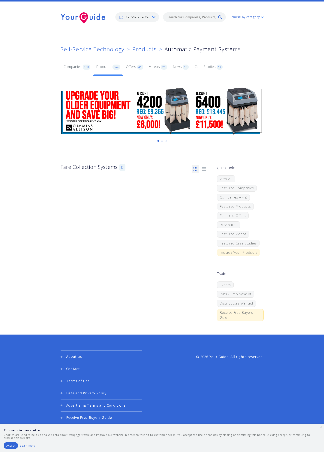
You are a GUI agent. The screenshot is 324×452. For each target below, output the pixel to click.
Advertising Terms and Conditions (96, 405)
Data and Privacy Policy (86, 393)
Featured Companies (237, 188)
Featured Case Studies (238, 243)
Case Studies (208, 66)
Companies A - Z (233, 197)
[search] (220, 17)
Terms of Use (78, 381)
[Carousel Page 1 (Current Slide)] (158, 141)
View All (226, 179)
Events (225, 285)
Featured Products (235, 206)
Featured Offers (233, 215)
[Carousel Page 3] (166, 141)
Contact (73, 368)
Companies (76, 66)
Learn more (27, 445)
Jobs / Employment (235, 294)
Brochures (228, 225)
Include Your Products (238, 252)
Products (144, 49)
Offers (134, 66)
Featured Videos (233, 234)
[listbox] (137, 17)
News (180, 66)
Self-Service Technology (92, 49)
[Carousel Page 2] (162, 141)
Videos (157, 66)
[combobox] (194, 17)
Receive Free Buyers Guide (236, 315)
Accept (10, 445)
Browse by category (245, 17)
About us (74, 356)
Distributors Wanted (236, 303)
